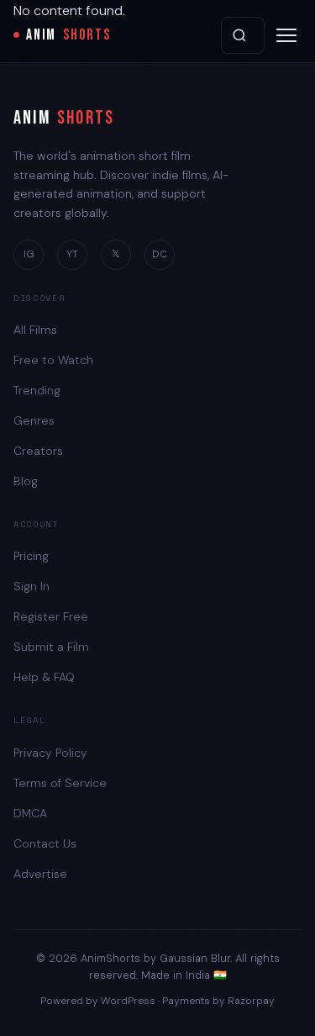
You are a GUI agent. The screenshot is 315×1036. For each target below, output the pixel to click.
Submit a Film (51, 646)
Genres (34, 420)
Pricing (31, 555)
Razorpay (251, 1000)
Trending (36, 390)
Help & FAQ (44, 676)
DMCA (30, 813)
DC (159, 254)
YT (72, 254)
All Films (35, 329)
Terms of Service (60, 782)
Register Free (50, 616)
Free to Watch (53, 359)
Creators (38, 450)
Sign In (31, 586)
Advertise (40, 873)
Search (243, 35)
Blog (25, 481)
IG (29, 254)
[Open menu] (286, 35)
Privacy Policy (50, 752)
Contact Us (44, 843)
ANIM (68, 35)
